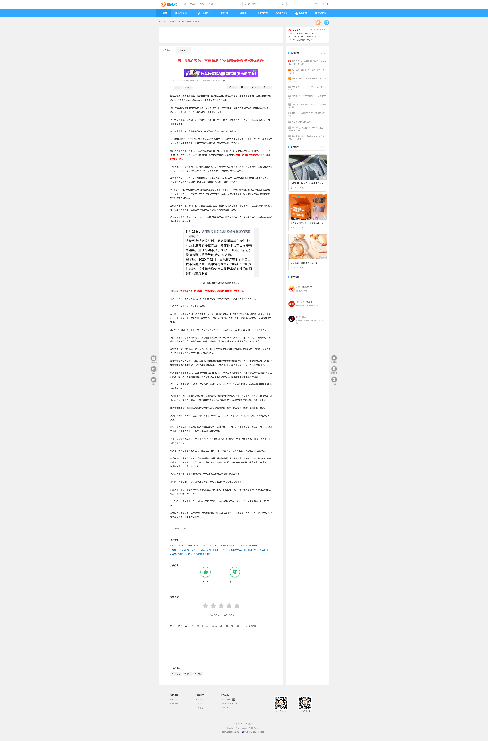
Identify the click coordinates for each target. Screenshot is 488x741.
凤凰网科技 (194, 81)
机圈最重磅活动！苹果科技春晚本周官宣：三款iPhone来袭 (307, 137)
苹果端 (202, 4)
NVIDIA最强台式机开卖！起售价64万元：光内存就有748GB (307, 129)
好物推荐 (264, 13)
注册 (322, 4)
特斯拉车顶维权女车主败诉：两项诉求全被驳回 (241, 545)
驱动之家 (322, 13)
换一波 (322, 53)
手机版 (183, 4)
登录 (316, 4)
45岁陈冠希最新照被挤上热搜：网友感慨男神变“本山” (307, 71)
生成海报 (252, 626)
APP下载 (154, 362)
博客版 (211, 4)
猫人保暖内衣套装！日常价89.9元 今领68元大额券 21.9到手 (307, 224)
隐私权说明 (174, 704)
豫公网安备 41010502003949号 (255, 732)
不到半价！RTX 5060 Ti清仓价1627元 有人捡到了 (307, 88)
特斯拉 (176, 87)
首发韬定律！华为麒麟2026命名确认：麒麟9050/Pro (307, 80)
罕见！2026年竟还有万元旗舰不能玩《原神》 (304, 37)
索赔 (198, 673)
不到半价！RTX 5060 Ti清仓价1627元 (302, 33)
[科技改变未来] (167, 4)
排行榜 (225, 13)
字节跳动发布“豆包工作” (300, 122)
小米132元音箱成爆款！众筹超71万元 (302, 40)
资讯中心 (174, 22)
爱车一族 (182, 22)
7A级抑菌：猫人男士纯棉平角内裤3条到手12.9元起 (308, 184)
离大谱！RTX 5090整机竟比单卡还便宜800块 (307, 97)
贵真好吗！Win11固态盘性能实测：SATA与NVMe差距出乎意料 (307, 62)
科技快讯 (182, 13)
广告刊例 (199, 708)
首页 (165, 13)
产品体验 (204, 13)
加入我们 (199, 699)
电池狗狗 (303, 13)
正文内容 (167, 50)
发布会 (245, 13)
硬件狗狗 (283, 13)
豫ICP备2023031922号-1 (230, 732)
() (220, 81)
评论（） (183, 50)
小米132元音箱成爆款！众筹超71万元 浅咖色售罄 (307, 105)
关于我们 (173, 699)
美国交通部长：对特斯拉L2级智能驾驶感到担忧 (191, 554)
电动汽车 (190, 22)
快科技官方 (232, 704)
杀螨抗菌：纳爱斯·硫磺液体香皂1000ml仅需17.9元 (305, 263)
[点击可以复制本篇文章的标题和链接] (223, 81)
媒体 (187, 87)
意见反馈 (199, 704)
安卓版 (192, 4)
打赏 (197, 626)
